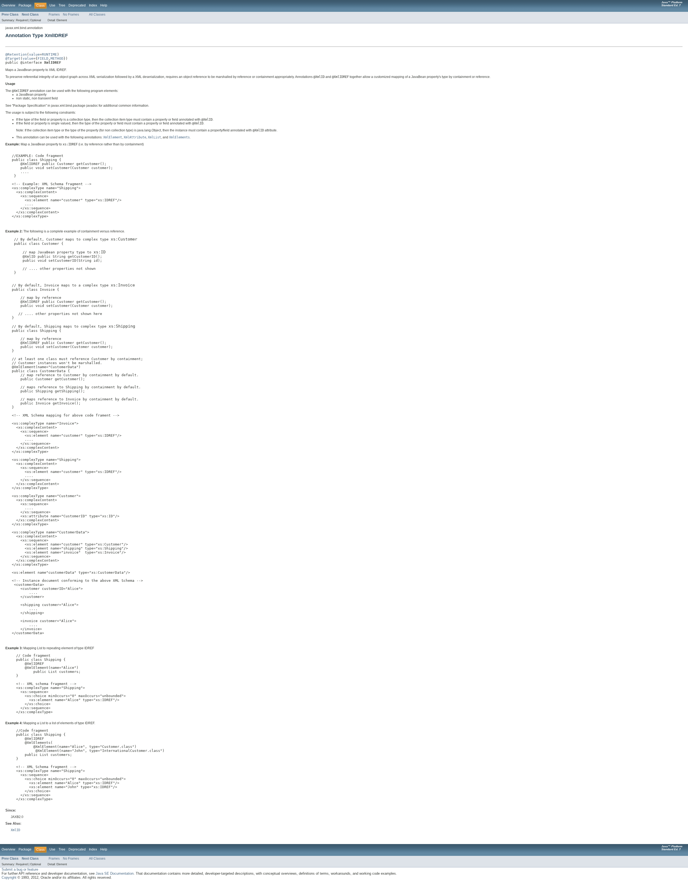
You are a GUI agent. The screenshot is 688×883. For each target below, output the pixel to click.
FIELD (43, 58)
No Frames (71, 14)
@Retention (16, 54)
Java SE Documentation (115, 873)
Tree (62, 5)
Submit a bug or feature (20, 869)
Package (25, 5)
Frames (54, 14)
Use (52, 5)
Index (93, 5)
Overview (8, 5)
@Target (12, 58)
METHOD (57, 58)
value (34, 54)
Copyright (9, 877)
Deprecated (77, 5)
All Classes (97, 14)
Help (103, 5)
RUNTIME (49, 54)
